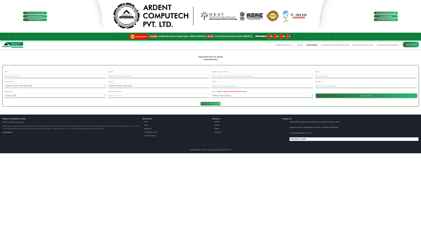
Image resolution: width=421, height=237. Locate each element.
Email (317, 72)
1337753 (303, 139)
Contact (111, 72)
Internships (312, 45)
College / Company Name (220, 72)
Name (7, 72)
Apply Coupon (366, 96)
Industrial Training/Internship (335, 45)
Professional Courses (363, 45)
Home (146, 121)
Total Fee (318, 81)
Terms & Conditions (9, 122)
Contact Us (411, 44)
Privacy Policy (20, 122)
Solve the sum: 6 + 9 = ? (115, 91)
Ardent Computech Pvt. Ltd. (223, 150)
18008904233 (35, 13)
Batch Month (9, 91)
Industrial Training (150, 135)
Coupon (229, 91)
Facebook (217, 121)
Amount (214, 81)
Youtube (216, 125)
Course (110, 81)
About (300, 45)
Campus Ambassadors (388, 45)
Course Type (9, 81)
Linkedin (216, 128)
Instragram (217, 132)
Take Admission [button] (283, 45)
